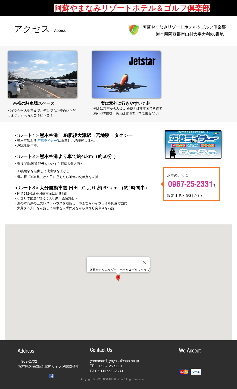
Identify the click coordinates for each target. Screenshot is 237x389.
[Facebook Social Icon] (51, 376)
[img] (184, 371)
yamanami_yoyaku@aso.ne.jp (114, 360)
